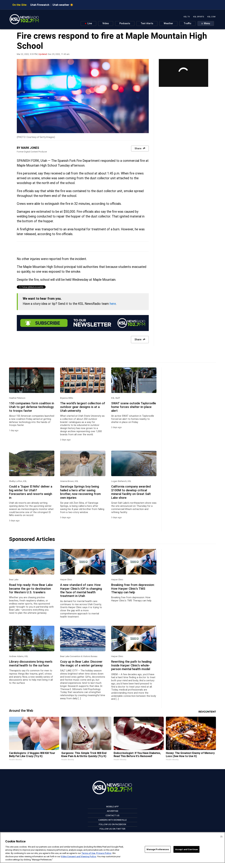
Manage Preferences (158, 849)
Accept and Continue (186, 849)
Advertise (112, 811)
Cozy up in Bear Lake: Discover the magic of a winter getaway (81, 663)
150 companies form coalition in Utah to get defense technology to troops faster (31, 407)
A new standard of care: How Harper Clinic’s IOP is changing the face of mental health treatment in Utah (81, 590)
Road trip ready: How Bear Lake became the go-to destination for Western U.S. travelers (31, 588)
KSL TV (187, 17)
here (113, 304)
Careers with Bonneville (112, 820)
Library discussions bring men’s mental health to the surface (30, 663)
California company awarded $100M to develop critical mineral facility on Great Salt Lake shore (131, 492)
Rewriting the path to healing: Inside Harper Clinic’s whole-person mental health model (131, 665)
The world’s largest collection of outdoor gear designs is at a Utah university (82, 407)
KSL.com (211, 17)
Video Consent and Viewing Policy (78, 856)
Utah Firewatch (39, 4)
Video (105, 23)
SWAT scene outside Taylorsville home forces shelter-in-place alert (133, 407)
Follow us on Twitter (112, 828)
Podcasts (124, 23)
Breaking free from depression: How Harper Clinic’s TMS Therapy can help (133, 588)
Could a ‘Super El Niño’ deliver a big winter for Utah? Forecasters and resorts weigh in (30, 492)
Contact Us (112, 815)
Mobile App (112, 806)
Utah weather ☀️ (63, 4)
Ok (221, 836)
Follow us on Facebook (112, 824)
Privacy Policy (103, 853)
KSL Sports (198, 17)
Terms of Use (88, 853)
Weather (168, 23)
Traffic (187, 23)
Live (89, 23)
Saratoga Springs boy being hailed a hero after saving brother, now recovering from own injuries (80, 492)
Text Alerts (147, 23)
